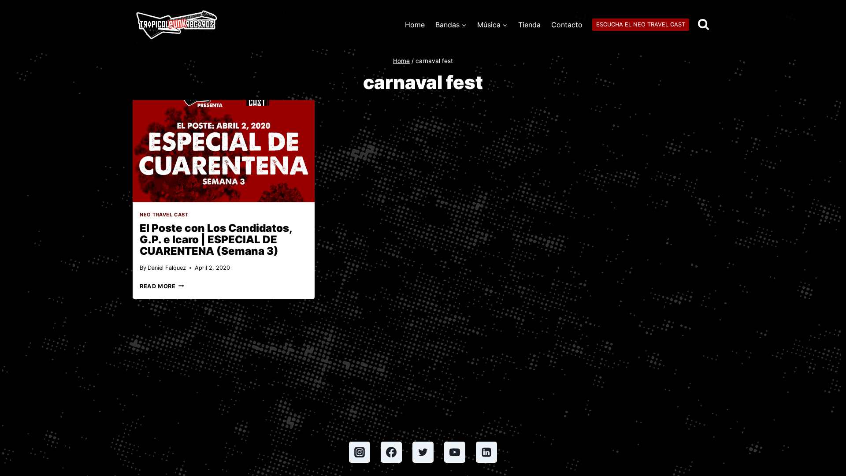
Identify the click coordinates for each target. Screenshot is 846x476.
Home (415, 24)
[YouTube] (454, 452)
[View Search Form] (703, 25)
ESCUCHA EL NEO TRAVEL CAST (640, 24)
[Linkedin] (486, 452)
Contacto (567, 24)
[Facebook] (391, 452)
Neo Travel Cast (164, 215)
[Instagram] (359, 452)
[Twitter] (423, 452)
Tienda (529, 24)
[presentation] (224, 151)
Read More (162, 286)
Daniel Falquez (167, 267)
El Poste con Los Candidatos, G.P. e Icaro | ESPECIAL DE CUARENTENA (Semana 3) (216, 239)
